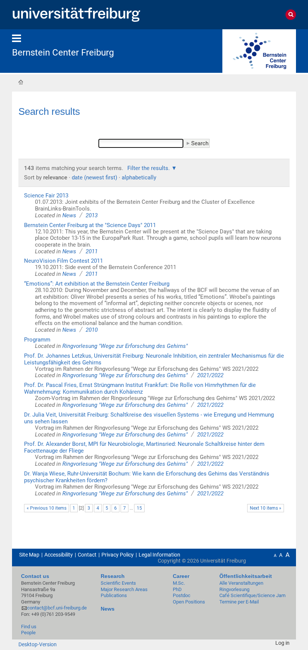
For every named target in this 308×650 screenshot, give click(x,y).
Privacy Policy (117, 555)
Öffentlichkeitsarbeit (245, 576)
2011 (92, 251)
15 (139, 508)
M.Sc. (179, 583)
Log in (282, 643)
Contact (87, 555)
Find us (28, 626)
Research (113, 576)
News (69, 215)
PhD (177, 589)
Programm (37, 339)
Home (20, 81)
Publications (114, 595)
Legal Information (159, 555)
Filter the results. (149, 168)
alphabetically (139, 177)
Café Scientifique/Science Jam (252, 595)
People (28, 632)
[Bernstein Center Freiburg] (259, 50)
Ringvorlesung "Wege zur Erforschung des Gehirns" (125, 346)
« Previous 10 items (46, 508)
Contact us (35, 576)
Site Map (29, 555)
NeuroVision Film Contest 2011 (63, 260)
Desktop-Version (37, 644)
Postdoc (181, 595)
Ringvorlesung (234, 589)
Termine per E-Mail (239, 602)
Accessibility (58, 555)
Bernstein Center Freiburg (63, 52)
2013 (92, 215)
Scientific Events (118, 583)
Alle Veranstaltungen (241, 583)
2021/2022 (210, 375)
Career (181, 576)
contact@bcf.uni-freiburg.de (57, 608)
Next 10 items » (265, 508)
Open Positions (189, 602)
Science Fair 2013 (46, 195)
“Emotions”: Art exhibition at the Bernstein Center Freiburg (96, 283)
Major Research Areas (124, 589)
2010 (92, 330)
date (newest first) (94, 177)
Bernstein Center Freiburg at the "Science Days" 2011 (90, 225)
